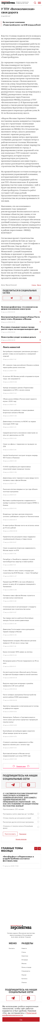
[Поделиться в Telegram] (11, 298)
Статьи (34, 285)
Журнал (24, 975)
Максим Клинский (11, 285)
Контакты (12, 948)
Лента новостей (11, 347)
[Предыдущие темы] (35, 848)
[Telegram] (13, 784)
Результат (22, 834)
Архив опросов (21, 839)
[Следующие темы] (39, 848)
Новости (24, 948)
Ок (21, 1019)
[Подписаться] (30, 298)
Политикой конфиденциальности (19, 1013)
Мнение (24, 963)
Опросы (24, 982)
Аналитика (25, 956)
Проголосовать (10, 834)
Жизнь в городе (26, 967)
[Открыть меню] (39, 2)
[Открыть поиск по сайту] (35, 2)
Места (39, 285)
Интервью (25, 960)
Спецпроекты (26, 971)
